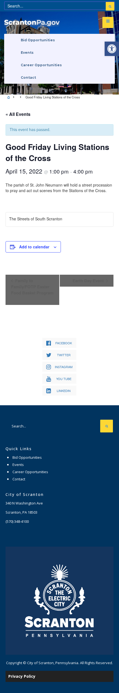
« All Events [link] (18, 114)
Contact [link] (28, 77)
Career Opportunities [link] (41, 65)
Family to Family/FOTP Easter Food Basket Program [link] (32, 286)
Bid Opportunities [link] (38, 40)
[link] (112, 49)
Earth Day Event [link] (89, 280)
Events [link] (27, 52)
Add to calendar (34, 246)
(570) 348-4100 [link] (17, 521)
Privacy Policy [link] (21, 676)
